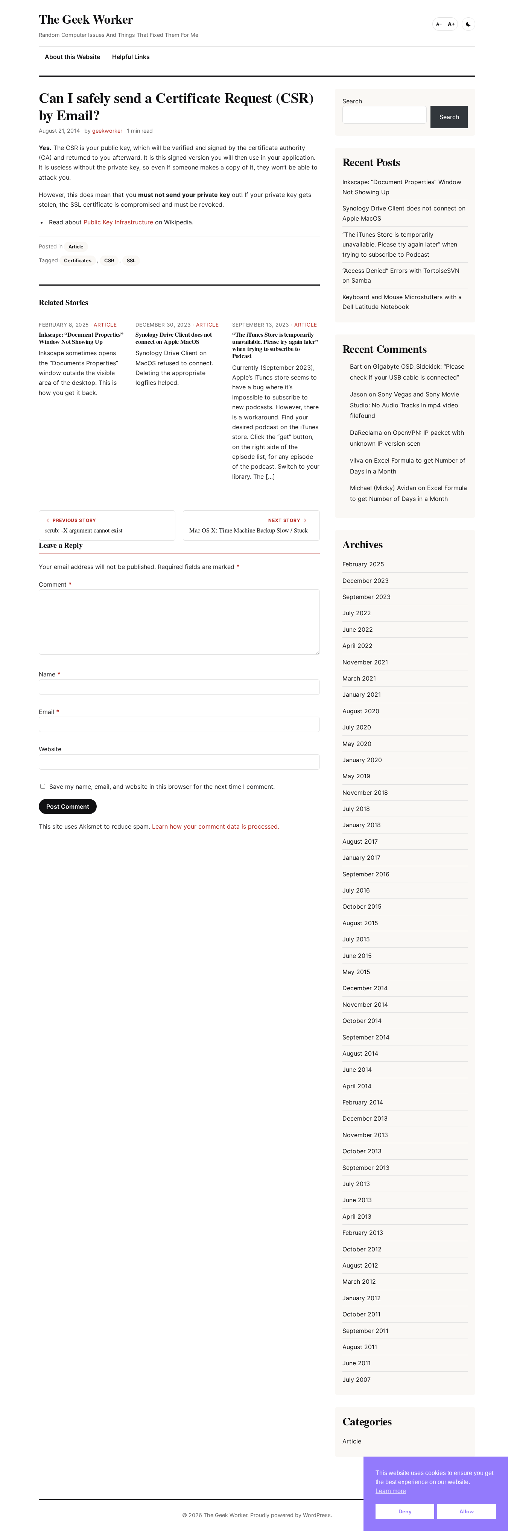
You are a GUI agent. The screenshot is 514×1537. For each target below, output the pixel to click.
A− (439, 24)
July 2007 (356, 1379)
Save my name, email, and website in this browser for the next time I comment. (162, 786)
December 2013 (365, 1118)
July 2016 (356, 890)
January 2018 (361, 825)
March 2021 (359, 678)
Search (352, 101)
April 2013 (356, 1216)
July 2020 (356, 727)
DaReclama (366, 432)
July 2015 (356, 939)
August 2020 (360, 711)
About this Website (72, 57)
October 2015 (362, 906)
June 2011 (356, 1363)
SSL (131, 260)
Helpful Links (131, 57)
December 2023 (365, 580)
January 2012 (361, 1298)
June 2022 (357, 629)
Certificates (77, 260)
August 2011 (359, 1347)
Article (76, 247)
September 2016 (365, 874)
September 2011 (365, 1330)
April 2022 (357, 645)
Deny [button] (405, 1511)
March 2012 (359, 1281)
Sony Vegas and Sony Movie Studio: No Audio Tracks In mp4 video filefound (404, 405)
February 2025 (363, 564)
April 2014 (356, 1086)
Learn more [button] (391, 1491)
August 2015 (360, 923)
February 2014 (362, 1102)
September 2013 (365, 1167)
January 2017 (361, 857)
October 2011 (361, 1314)
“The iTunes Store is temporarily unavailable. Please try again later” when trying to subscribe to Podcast (275, 345)
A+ (451, 24)
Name (50, 674)
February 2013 (362, 1232)
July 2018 (356, 808)
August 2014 (360, 1053)
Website (50, 749)
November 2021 (365, 662)
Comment (55, 584)
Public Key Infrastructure (118, 222)
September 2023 (366, 597)
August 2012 (360, 1265)
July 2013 (356, 1184)
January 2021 (361, 694)
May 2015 (356, 972)
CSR (109, 260)
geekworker (107, 130)
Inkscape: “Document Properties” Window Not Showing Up (81, 338)
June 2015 (357, 955)
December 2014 (365, 988)
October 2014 (362, 1020)
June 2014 (357, 1069)
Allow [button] (466, 1511)
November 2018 (365, 792)
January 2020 (362, 760)
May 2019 (356, 776)
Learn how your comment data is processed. (215, 826)
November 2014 (365, 1004)
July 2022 (356, 613)
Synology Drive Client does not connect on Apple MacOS (173, 338)
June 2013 (357, 1200)
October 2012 (362, 1249)
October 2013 (362, 1151)
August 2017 (360, 841)
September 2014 (365, 1037)
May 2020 (356, 743)
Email (49, 712)
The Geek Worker (86, 18)
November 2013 (365, 1135)
